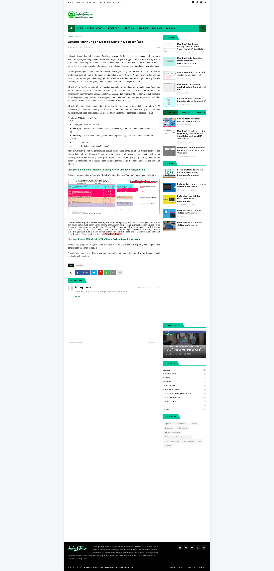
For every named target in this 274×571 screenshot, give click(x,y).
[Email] (113, 272)
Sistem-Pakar (184, 401)
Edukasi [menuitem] (143, 28)
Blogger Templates (125, 567)
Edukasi (184, 377)
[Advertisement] (154, 14)
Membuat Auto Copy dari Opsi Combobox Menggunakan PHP (189, 61)
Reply (77, 296)
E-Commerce (184, 373)
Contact (80, 2)
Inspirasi (79, 36)
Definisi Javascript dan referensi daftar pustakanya (189, 199)
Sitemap (117, 2)
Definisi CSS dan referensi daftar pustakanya (190, 211)
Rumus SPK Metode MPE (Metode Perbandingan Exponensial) (109, 239)
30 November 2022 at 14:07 (149, 287)
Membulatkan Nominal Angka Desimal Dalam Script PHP (191, 87)
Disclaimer (91, 2)
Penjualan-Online (184, 389)
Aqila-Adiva (98, 567)
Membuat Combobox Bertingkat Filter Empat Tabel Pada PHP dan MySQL (191, 46)
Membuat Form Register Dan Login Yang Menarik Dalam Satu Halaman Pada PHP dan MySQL (191, 135)
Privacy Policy (105, 2)
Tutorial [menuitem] (130, 28)
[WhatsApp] (107, 272)
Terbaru (185, 112)
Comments (199, 112)
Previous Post (75, 342)
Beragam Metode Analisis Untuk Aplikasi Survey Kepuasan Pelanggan (190, 172)
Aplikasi (184, 370)
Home (70, 36)
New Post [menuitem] (113, 28)
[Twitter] (94, 272)
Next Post (153, 342)
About (70, 2)
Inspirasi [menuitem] (157, 28)
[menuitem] (71, 28)
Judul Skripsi (184, 385)
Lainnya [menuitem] (170, 28)
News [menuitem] (80, 28)
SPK (184, 405)
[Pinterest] (100, 272)
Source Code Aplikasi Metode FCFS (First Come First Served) (183, 348)
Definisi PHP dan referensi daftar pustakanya (190, 223)
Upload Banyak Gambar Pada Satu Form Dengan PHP (191, 99)
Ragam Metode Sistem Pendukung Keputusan (188, 120)
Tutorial (184, 409)
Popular (170, 112)
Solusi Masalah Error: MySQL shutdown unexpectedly (191, 73)
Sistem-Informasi (184, 397)
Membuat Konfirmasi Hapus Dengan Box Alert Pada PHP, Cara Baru (191, 150)
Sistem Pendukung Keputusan (184, 393)
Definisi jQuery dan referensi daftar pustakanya (191, 185)
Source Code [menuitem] (94, 28)
